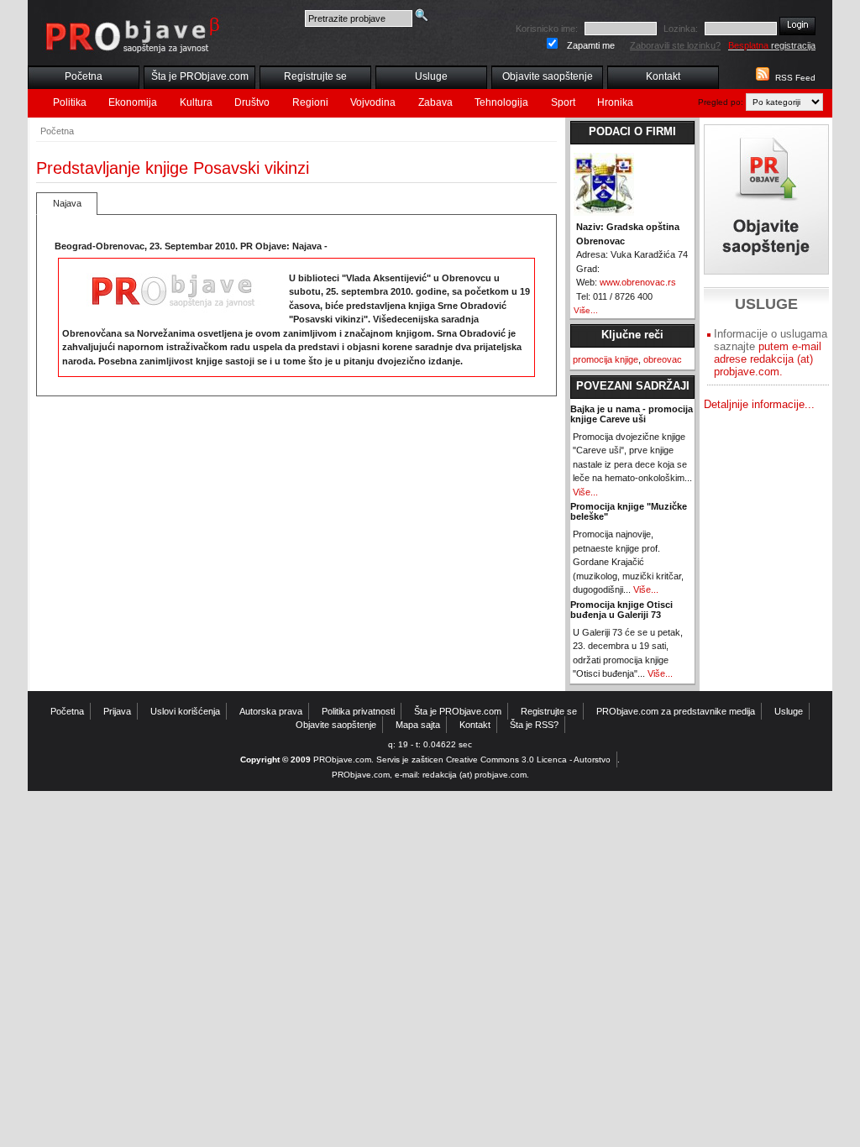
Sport (563, 102)
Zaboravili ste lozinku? (675, 45)
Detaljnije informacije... (759, 404)
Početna (83, 76)
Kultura (196, 102)
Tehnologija (501, 102)
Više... (586, 310)
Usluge (431, 76)
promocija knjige (605, 359)
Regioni (310, 102)
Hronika (615, 102)
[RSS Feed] (760, 77)
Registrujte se (315, 76)
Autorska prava (270, 711)
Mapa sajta (418, 725)
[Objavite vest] (766, 199)
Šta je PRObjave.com (200, 76)
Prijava (117, 711)
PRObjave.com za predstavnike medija (675, 711)
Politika (70, 102)
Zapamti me (591, 45)
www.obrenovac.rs (638, 282)
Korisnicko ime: (547, 29)
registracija (771, 45)
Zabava (435, 102)
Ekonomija (132, 102)
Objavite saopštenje (547, 76)
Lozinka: (680, 29)
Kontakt (663, 76)
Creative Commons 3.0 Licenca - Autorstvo (528, 759)
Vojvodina (373, 102)
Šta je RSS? (534, 725)
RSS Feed (795, 77)
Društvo (252, 102)
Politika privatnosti (358, 711)
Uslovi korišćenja (185, 711)
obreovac (662, 359)
